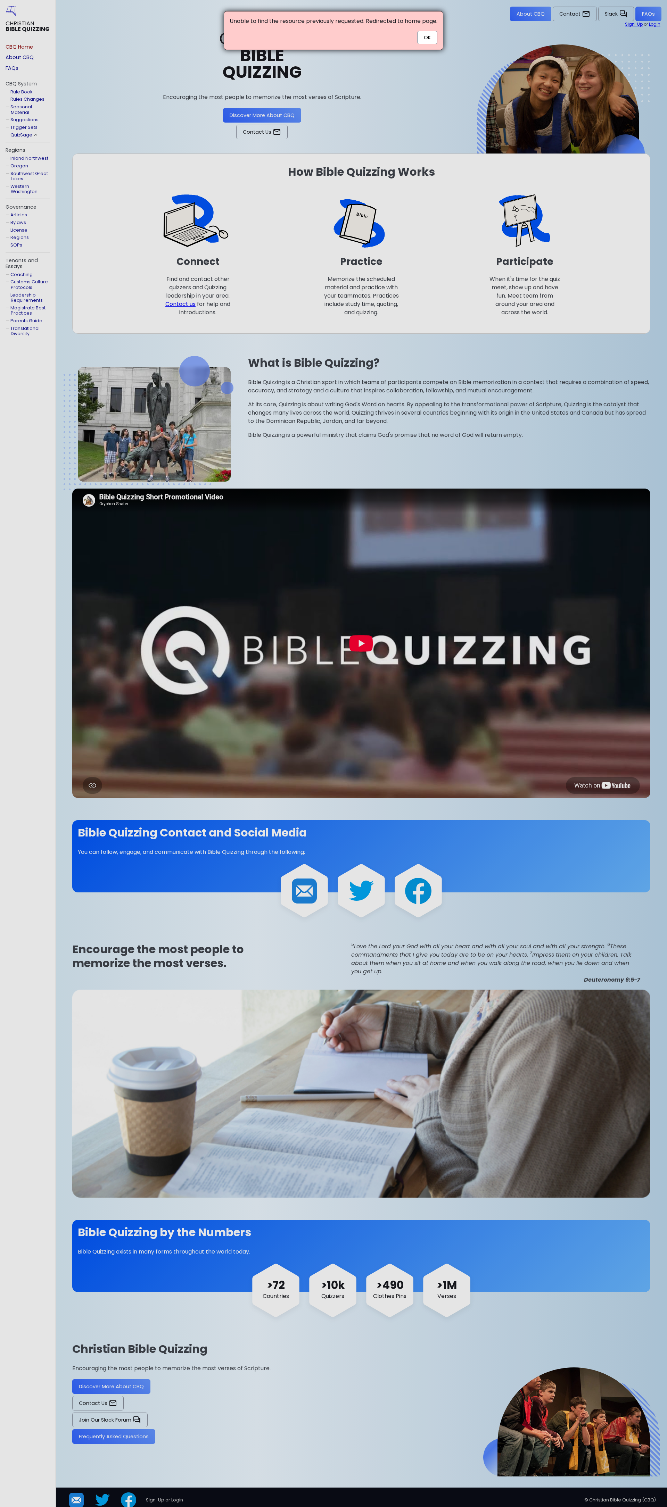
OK (427, 37)
